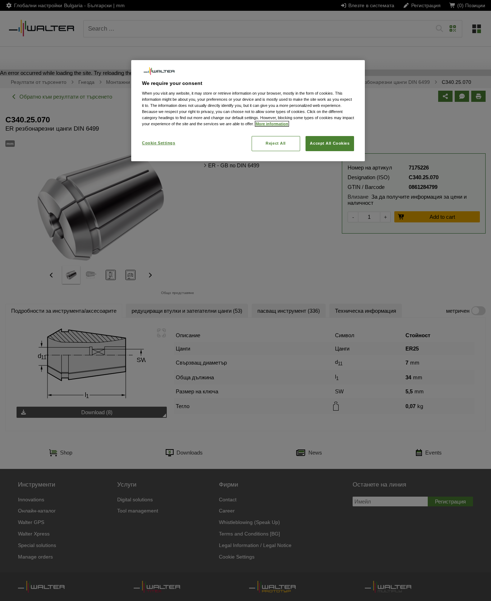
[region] (248, 110)
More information (272, 124)
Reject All (276, 143)
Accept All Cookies (329, 143)
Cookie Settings (158, 143)
